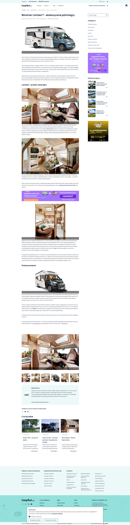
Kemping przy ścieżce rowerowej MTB (71, 476)
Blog (54, 5)
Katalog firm (61, 5)
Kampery (46, 5)
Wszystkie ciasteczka (36, 516)
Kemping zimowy (70, 484)
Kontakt (76, 503)
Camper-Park (84, 480)
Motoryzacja (34, 10)
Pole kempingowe (99, 478)
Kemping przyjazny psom (100, 476)
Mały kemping (84, 486)
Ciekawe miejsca (92, 24)
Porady (90, 33)
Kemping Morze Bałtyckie (27, 476)
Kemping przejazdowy (85, 473)
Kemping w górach (70, 482)
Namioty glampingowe (100, 483)
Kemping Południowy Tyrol (27, 478)
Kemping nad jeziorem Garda (28, 473)
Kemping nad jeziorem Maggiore (28, 483)
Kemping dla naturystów (72, 473)
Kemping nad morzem (99, 488)
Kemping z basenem (99, 481)
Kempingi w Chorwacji (49, 481)
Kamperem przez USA (93, 45)
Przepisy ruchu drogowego (95, 48)
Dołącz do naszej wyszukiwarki (97, 5)
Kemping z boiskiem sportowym (85, 476)
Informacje (91, 30)
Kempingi (39, 5)
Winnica (68, 480)
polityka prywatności (57, 513)
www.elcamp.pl (36, 323)
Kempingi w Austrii (48, 483)
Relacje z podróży (92, 39)
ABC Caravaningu (92, 42)
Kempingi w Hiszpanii (48, 476)
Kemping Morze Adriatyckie (27, 481)
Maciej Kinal (43, 18)
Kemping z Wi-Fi (98, 473)
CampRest (24, 10)
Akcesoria (90, 36)
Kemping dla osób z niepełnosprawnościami (86, 489)
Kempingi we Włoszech (49, 473)
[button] (98, 21)
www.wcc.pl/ (64, 323)
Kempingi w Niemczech (49, 478)
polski (102, 1)
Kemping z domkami (99, 490)
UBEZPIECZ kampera (43, 1)
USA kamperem (33, 1)
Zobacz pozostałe (48, 485)
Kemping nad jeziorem (100, 485)
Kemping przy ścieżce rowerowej (85, 483)
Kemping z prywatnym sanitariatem (71, 488)
